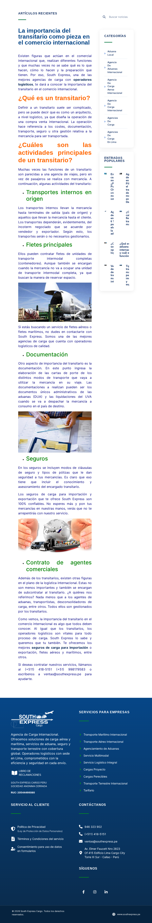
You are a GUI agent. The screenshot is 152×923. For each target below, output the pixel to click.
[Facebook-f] (83, 892)
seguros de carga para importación (60, 648)
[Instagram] (95, 892)
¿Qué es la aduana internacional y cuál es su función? (128, 249)
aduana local (111, 53)
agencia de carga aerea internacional (112, 86)
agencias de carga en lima (112, 136)
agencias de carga (112, 121)
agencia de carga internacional (112, 105)
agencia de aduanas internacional (112, 67)
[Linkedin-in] (106, 892)
